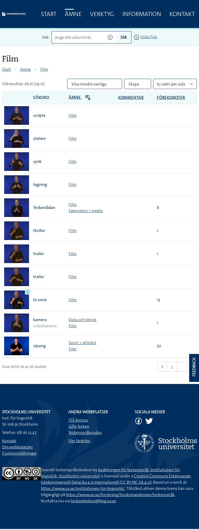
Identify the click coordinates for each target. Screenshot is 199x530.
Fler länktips (79, 441)
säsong (39, 346)
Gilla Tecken (78, 426)
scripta (39, 115)
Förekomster (171, 97)
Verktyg (102, 14)
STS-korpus (78, 420)
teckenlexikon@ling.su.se (93, 501)
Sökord (41, 97)
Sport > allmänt (82, 342)
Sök (123, 37)
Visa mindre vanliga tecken (89, 85)
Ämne (73, 14)
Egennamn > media (86, 210)
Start (48, 14)
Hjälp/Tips (148, 36)
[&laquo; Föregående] (162, 367)
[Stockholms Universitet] (166, 443)
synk (37, 161)
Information (141, 14)
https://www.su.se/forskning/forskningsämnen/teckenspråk (120, 494)
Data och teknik (82, 319)
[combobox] (84, 37)
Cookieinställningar (19, 453)
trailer (38, 253)
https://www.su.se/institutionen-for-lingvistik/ (83, 488)
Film (44, 69)
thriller (39, 230)
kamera (40, 319)
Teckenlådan (44, 207)
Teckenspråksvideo (85, 432)
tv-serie (40, 299)
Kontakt (182, 14)
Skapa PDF (134, 85)
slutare (39, 138)
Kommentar (131, 97)
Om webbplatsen (17, 447)
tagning (40, 184)
